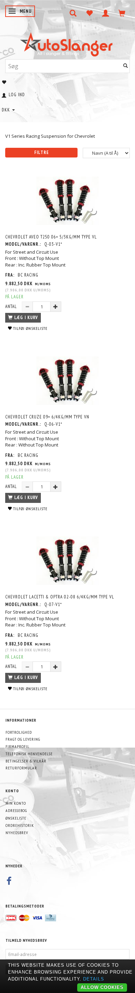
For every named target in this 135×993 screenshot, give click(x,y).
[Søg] (125, 66)
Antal (11, 306)
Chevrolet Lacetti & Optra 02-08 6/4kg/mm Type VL (59, 597)
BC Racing (28, 275)
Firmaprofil (17, 746)
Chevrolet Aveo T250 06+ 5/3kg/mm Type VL (51, 237)
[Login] (106, 13)
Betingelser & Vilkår (26, 761)
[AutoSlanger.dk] (67, 43)
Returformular (21, 767)
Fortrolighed (19, 732)
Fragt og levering (23, 739)
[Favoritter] (89, 13)
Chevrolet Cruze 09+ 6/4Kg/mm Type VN (47, 417)
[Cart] (122, 13)
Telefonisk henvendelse (29, 753)
